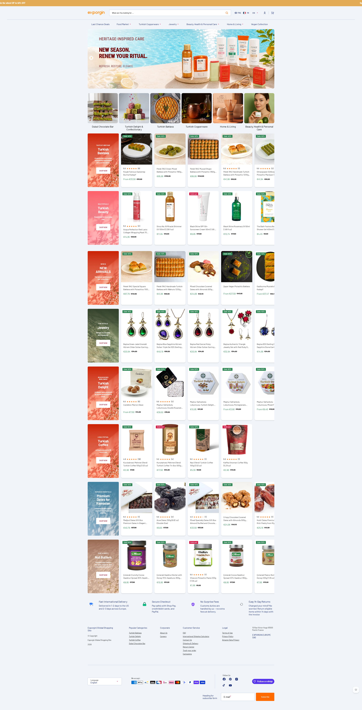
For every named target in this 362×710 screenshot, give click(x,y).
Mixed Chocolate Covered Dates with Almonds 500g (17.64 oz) (201, 288)
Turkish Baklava (135, 633)
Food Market (123, 24)
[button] (265, 13)
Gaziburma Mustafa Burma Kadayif (268, 288)
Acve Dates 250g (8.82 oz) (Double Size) (168, 521)
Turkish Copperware (149, 24)
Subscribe (265, 697)
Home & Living (234, 24)
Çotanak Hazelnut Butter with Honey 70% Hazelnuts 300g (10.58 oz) (169, 576)
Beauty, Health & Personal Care (202, 24)
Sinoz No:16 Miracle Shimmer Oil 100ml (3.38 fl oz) (169, 228)
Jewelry (173, 24)
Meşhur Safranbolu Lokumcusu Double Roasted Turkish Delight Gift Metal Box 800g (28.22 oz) (169, 406)
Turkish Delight (135, 636)
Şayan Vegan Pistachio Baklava (236, 286)
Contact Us (187, 640)
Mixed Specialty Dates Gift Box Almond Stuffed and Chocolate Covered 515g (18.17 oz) (203, 521)
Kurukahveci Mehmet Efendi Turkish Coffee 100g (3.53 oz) (135, 464)
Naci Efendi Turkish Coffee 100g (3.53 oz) (201, 464)
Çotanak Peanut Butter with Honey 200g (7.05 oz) (269, 576)
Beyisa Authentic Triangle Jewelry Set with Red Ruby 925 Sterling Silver (236, 345)
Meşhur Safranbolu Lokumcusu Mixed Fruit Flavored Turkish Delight (267, 403)
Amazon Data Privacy (230, 640)
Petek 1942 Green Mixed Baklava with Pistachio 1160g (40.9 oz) (169, 170)
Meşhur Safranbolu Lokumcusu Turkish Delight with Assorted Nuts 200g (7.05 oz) (203, 403)
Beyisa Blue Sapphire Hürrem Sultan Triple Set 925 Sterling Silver (169, 345)
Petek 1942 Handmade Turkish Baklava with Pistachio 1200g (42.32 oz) (236, 173)
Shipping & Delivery (190, 643)
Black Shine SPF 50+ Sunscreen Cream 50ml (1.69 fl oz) (203, 228)
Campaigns (187, 654)
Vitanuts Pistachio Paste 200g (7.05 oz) (203, 579)
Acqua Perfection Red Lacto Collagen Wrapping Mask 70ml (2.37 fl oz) (136, 231)
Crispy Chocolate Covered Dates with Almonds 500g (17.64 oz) (234, 518)
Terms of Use (227, 633)
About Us (163, 633)
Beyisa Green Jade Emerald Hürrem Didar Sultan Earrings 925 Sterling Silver (135, 345)
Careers (163, 636)
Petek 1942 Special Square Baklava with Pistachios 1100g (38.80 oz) (136, 288)
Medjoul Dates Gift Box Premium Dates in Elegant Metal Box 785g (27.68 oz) (134, 521)
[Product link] (136, 160)
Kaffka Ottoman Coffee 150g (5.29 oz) (235, 464)
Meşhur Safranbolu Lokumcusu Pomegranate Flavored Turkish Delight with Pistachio (236, 403)
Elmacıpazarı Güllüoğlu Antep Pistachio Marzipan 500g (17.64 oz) (270, 173)
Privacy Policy (227, 636)
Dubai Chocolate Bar (137, 643)
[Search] (227, 13)
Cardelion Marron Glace (133, 405)
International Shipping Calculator (196, 636)
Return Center (188, 647)
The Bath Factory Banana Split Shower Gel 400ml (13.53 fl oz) (270, 228)
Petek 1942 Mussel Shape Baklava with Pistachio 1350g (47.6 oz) (202, 170)
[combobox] (170, 13)
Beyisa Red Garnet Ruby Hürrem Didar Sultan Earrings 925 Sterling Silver (202, 345)
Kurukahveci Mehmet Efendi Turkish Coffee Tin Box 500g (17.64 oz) (169, 464)
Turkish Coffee (135, 640)
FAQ (239, 13)
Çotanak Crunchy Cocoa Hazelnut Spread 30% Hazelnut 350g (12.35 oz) (136, 576)
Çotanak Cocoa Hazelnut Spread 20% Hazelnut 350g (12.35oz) (234, 576)
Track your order (189, 650)
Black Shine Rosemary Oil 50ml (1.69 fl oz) (236, 228)
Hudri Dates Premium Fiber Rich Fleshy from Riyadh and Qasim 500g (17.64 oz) (269, 521)
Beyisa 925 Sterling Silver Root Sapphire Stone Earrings (270, 345)
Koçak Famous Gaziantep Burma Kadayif (134, 173)
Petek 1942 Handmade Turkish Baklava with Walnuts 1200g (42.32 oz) (170, 288)
